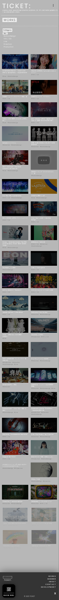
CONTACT (50, 586)
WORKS (52, 578)
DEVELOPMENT (48, 589)
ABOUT (52, 583)
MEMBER (52, 580)
